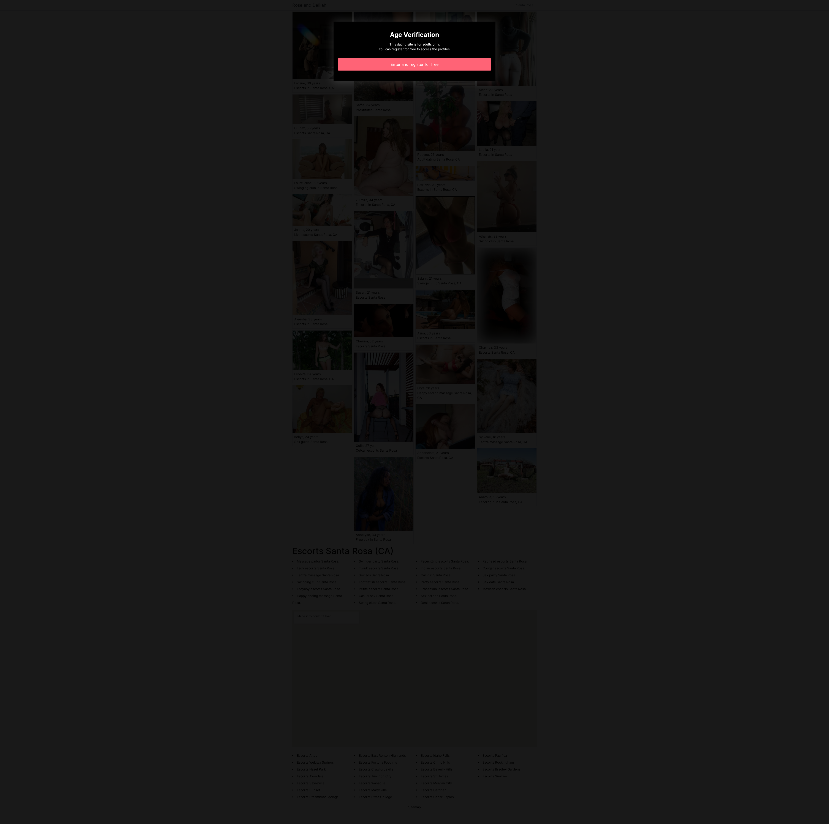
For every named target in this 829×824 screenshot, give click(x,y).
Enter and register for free (414, 64)
